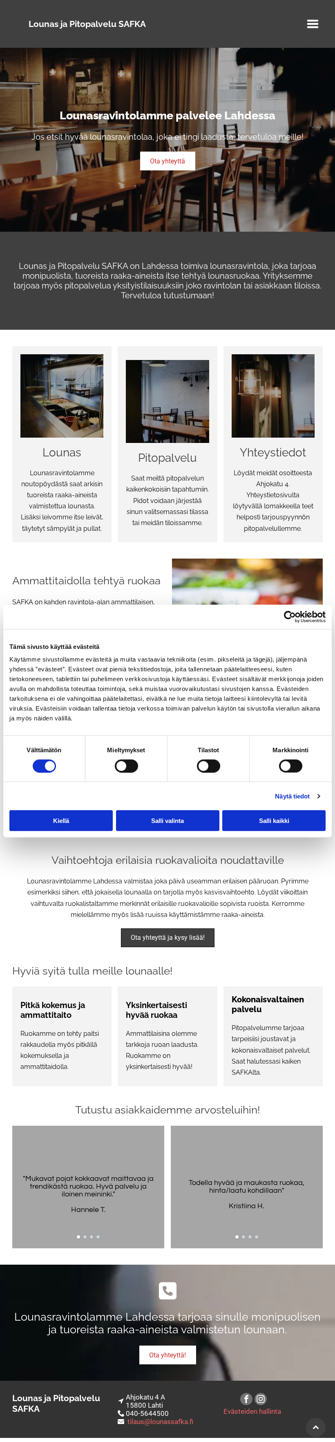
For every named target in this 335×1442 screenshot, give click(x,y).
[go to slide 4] (98, 1237)
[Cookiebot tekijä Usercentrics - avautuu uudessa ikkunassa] (290, 616)
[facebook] (246, 1400)
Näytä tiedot (292, 795)
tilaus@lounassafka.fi (160, 1421)
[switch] (126, 765)
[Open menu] (313, 24)
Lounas (61, 452)
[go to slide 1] (78, 1237)
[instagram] (261, 1400)
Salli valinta (167, 820)
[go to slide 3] (91, 1237)
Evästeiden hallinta (252, 1411)
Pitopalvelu (167, 458)
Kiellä (61, 820)
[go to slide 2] (85, 1237)
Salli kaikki (274, 820)
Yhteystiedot (273, 452)
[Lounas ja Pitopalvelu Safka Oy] (61, 395)
